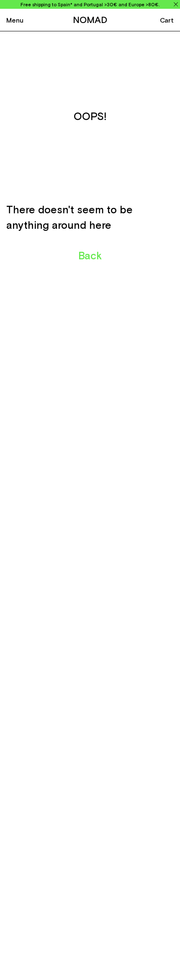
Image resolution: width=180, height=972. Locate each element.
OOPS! (90, 116)
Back (90, 255)
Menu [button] (14, 20)
